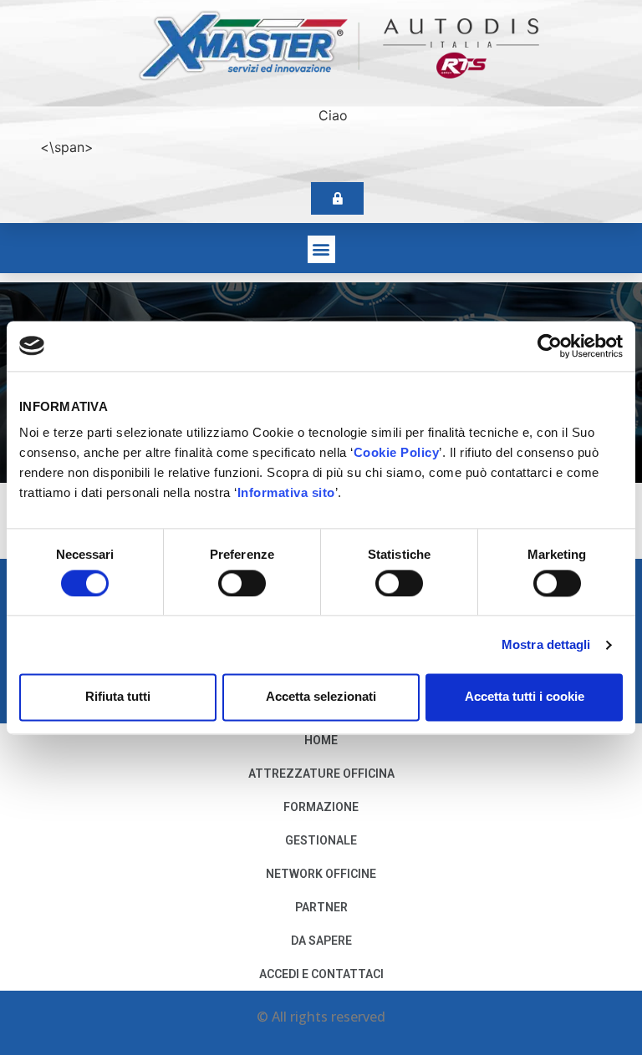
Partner (321, 907)
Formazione (321, 807)
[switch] (242, 583)
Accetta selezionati (321, 697)
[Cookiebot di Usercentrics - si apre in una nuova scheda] (549, 345)
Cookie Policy (397, 452)
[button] (321, 249)
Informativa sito (286, 492)
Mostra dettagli (546, 644)
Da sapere (321, 940)
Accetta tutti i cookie (524, 697)
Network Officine (321, 873)
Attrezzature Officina (321, 773)
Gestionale (321, 840)
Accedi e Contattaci (321, 974)
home (321, 740)
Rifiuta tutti (117, 697)
